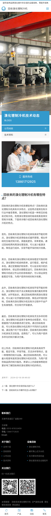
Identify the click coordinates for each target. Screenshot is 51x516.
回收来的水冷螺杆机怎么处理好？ (23, 390)
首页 (6, 514)
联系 (45, 514)
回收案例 (7, 451)
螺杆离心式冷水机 (36, 451)
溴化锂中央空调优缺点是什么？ (22, 386)
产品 (19, 514)
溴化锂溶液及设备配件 (38, 460)
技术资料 (8, 134)
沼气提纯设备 (37, 502)
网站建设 (16, 505)
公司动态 (8, 128)
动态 (32, 514)
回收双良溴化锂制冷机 (21, 502)
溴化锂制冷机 (34, 447)
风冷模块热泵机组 (36, 456)
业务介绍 (7, 447)
